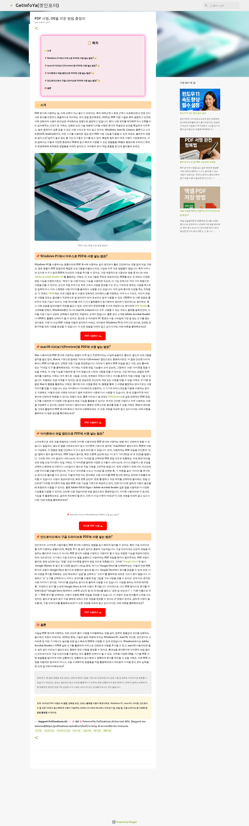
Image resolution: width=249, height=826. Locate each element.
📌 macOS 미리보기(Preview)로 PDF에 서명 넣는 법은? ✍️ (72, 65)
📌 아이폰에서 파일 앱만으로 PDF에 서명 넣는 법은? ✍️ (69, 73)
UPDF (51, 293)
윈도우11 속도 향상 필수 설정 (193, 113)
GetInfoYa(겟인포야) (37, 5)
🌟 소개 (47, 50)
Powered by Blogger (126, 822)
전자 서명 (76, 731)
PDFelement (115, 396)
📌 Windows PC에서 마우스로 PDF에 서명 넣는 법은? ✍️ (70, 58)
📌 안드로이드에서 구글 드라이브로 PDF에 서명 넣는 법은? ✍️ (72, 80)
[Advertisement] (93, 793)
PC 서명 (97, 731)
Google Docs (130, 561)
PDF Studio (141, 305)
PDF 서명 (107, 731)
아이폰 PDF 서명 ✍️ (93, 525)
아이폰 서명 (49, 731)
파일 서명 (87, 731)
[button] (36, 28)
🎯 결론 (47, 88)
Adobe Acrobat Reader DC (49, 276)
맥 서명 (38, 731)
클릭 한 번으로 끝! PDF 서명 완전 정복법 (198, 162)
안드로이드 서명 (63, 731)
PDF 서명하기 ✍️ (93, 335)
